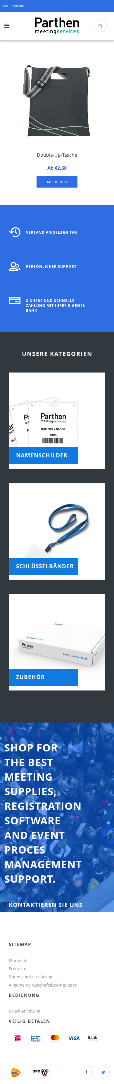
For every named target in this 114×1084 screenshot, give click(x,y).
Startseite (18, 960)
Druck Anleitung (24, 1011)
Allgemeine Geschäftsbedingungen (44, 985)
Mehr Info (57, 182)
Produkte (17, 968)
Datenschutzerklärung (30, 977)
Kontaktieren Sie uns (46, 905)
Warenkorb (13, 6)
